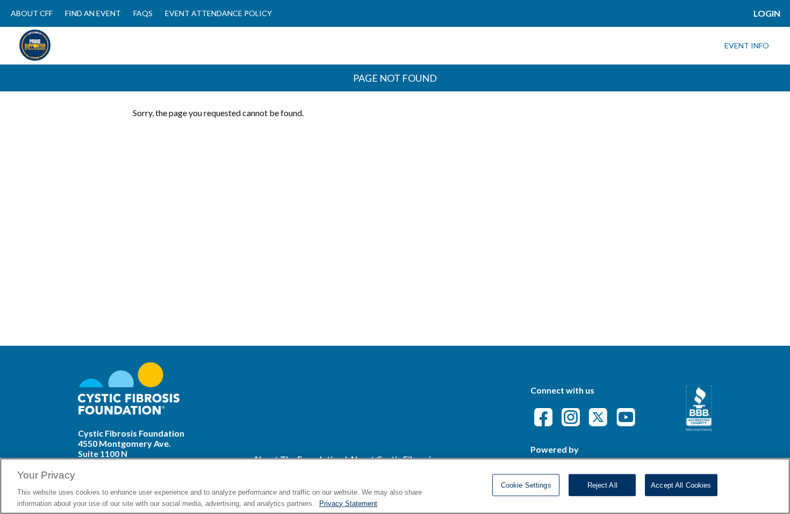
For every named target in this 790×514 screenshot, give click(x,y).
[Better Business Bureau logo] (699, 428)
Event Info (746, 45)
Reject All (602, 485)
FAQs (143, 13)
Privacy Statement (348, 503)
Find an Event (93, 13)
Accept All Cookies (681, 485)
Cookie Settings (526, 485)
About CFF (32, 13)
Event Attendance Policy (218, 13)
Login (766, 13)
